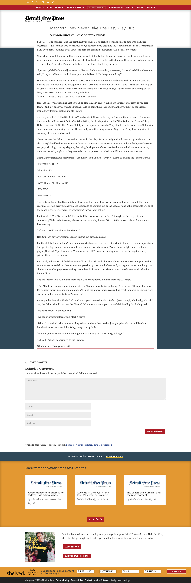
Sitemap (105, 580)
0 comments (99, 35)
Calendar (150, 7)
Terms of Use (77, 580)
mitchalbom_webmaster (43, 499)
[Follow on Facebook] (32, 2)
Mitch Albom (58, 35)
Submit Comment (155, 431)
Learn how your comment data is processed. (89, 444)
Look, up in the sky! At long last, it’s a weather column (93, 493)
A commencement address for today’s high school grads (46, 493)
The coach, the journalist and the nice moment (144, 493)
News (49, 7)
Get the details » (114, 456)
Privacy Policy (62, 580)
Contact (88, 580)
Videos (140, 7)
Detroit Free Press (85, 35)
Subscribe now (72, 547)
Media (97, 580)
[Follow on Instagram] (43, 2)
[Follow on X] (37, 2)
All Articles (95, 519)
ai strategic (125, 580)
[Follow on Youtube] (48, 2)
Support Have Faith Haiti (77, 556)
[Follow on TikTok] (53, 2)
